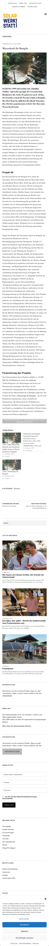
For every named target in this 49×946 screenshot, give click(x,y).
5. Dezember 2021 (7, 618)
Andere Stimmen (18, 6)
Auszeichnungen (8, 833)
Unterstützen (35, 3)
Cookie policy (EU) (8, 878)
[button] (45, 899)
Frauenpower (7, 669)
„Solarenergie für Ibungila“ (26, 395)
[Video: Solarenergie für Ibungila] (11, 465)
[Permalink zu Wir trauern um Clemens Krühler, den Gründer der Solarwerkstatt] (24, 555)
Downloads (32, 6)
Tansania (7, 36)
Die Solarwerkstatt (8, 842)
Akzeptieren (24, 925)
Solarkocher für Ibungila (10, 505)
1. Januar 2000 (16, 44)
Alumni (4, 845)
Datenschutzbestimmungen (27, 797)
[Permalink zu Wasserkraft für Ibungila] (24, 83)
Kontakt (5, 875)
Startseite (12, 3)
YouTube (5, 839)
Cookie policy (14, 943)
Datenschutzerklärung (25, 943)
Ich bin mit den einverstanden (19, 797)
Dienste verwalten (24, 919)
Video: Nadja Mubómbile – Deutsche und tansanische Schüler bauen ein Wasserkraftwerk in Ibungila (11, 448)
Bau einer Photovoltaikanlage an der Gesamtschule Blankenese (36, 506)
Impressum (36, 943)
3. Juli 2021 (5, 666)
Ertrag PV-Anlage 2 (9, 848)
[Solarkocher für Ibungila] (33, 442)
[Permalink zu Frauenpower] (24, 649)
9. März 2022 (6, 572)
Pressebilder (6, 826)
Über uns (23, 3)
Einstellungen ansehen (24, 938)
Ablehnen (24, 931)
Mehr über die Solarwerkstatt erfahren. (17, 726)
